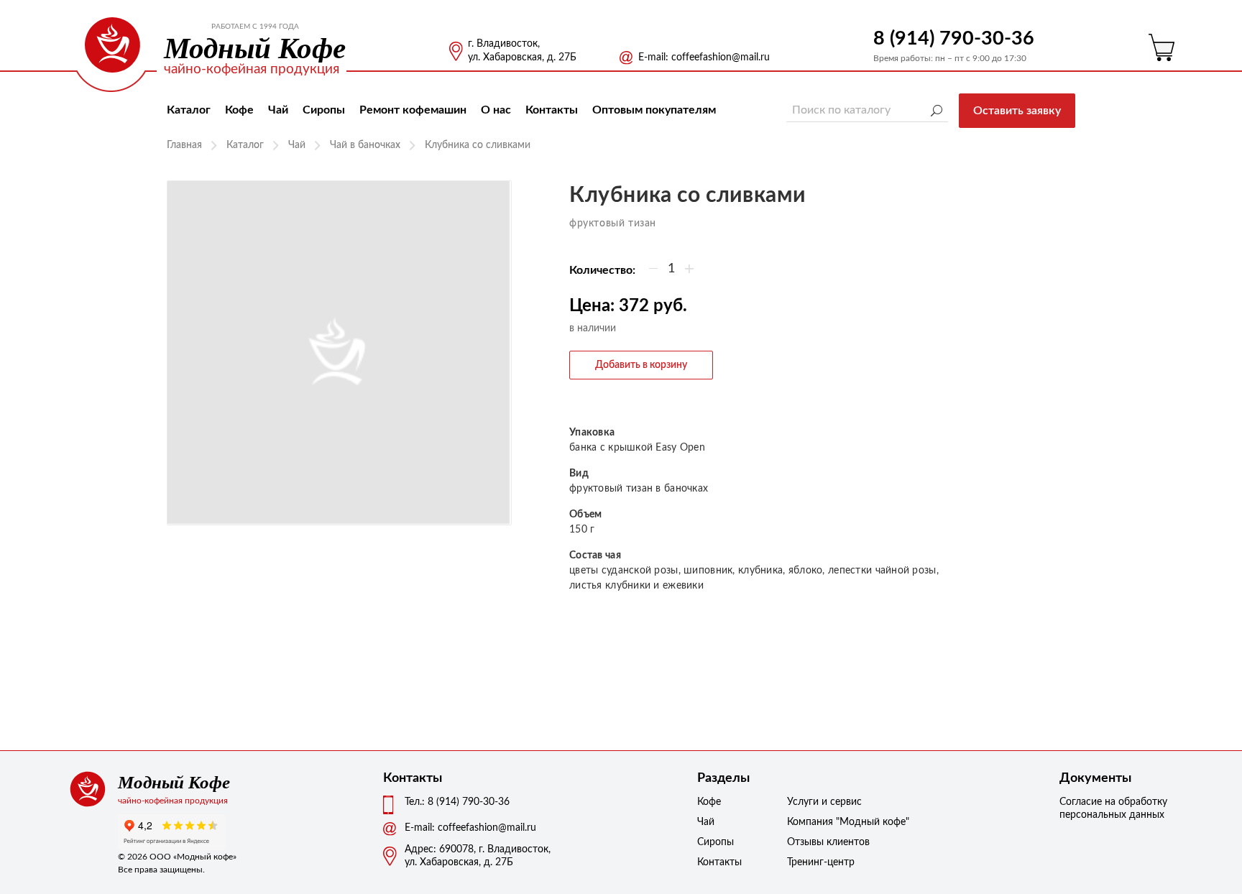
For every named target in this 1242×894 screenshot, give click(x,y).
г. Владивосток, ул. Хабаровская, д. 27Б (522, 51)
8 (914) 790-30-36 (953, 38)
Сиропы (324, 110)
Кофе (239, 110)
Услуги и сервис (823, 802)
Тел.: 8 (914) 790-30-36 (457, 802)
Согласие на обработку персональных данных (1113, 808)
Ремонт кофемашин (412, 110)
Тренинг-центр (821, 862)
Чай (278, 110)
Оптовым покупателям (654, 110)
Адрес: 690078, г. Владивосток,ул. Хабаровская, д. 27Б (478, 855)
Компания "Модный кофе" (823, 822)
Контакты (551, 110)
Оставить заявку (1017, 110)
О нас (496, 110)
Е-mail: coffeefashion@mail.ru (704, 57)
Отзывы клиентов (823, 842)
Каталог (189, 110)
